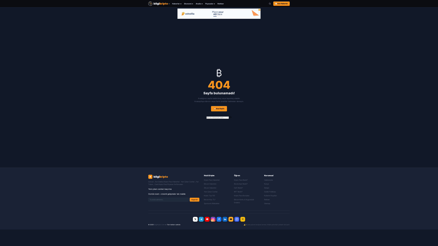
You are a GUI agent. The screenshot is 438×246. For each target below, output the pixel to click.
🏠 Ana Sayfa (219, 109)
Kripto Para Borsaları (241, 196)
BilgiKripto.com (159, 225)
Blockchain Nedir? (241, 184)
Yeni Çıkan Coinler (211, 192)
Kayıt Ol (195, 200)
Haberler (176, 4)
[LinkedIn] (225, 219)
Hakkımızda (268, 180)
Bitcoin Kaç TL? (209, 200)
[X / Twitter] (195, 219)
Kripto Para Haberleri (212, 180)
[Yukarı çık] (432, 241)
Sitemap (267, 203)
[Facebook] (219, 219)
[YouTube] (207, 219)
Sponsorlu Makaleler (211, 203)
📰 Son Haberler (281, 4)
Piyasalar (209, 4)
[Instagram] (213, 219)
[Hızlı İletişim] (230, 219)
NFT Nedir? (238, 192)
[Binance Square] (242, 219)
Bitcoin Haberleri (210, 184)
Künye (266, 184)
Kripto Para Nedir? (241, 180)
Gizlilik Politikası (270, 192)
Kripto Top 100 (209, 196)
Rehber (221, 4)
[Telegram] (201, 219)
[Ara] (270, 4)
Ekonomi (188, 4)
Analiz (198, 4)
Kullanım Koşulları (270, 196)
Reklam (267, 200)
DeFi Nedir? (238, 188)
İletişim (266, 188)
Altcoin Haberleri (210, 188)
